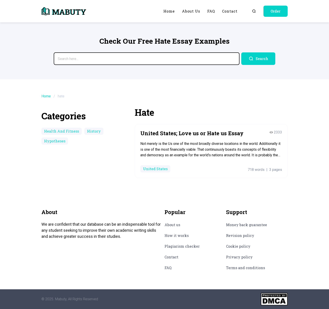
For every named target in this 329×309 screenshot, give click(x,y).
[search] (258, 58)
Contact (229, 11)
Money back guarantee (246, 224)
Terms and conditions (245, 267)
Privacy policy (239, 257)
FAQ (211, 11)
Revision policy (240, 235)
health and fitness (61, 131)
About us (191, 11)
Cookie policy (238, 246)
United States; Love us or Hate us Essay (192, 133)
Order (275, 11)
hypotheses (54, 141)
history (94, 131)
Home (169, 11)
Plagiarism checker (182, 246)
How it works (176, 235)
